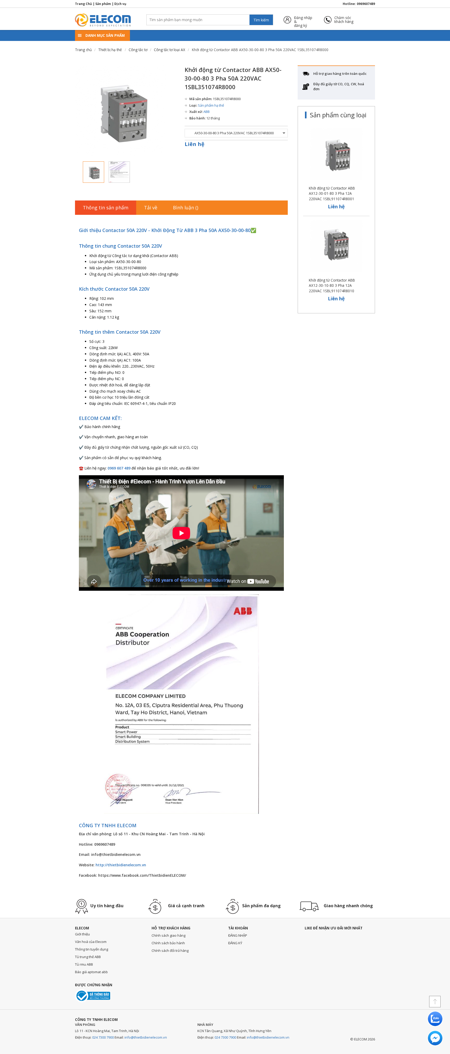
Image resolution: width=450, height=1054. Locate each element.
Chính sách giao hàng (168, 935)
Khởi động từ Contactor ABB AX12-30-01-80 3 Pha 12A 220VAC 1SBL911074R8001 (332, 193)
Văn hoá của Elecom (91, 941)
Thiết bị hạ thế (110, 49)
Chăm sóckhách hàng (343, 20)
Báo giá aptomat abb (91, 972)
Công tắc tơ (138, 49)
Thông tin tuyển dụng (91, 949)
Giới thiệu (82, 934)
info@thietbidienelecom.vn (145, 1037)
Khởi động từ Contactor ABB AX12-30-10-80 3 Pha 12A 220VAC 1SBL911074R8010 (332, 285)
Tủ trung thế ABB (88, 956)
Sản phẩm (103, 4)
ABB (206, 111)
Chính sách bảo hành (168, 943)
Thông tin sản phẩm (105, 207)
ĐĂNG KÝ (235, 943)
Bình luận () (185, 207)
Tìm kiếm (261, 19)
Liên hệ (194, 144)
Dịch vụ (120, 4)
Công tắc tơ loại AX (169, 49)
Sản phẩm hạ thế (211, 105)
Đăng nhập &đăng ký (303, 20)
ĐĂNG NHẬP (237, 935)
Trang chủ (83, 49)
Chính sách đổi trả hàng (170, 950)
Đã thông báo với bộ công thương (92, 995)
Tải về (150, 207)
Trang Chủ (83, 4)
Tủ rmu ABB (84, 964)
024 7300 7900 (103, 1037)
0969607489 (366, 4)
